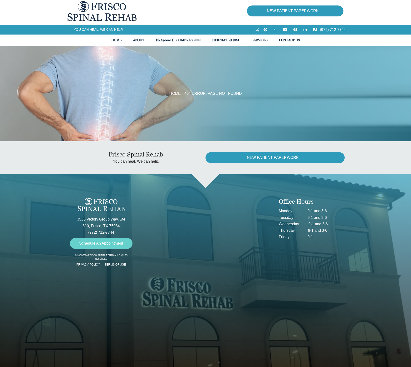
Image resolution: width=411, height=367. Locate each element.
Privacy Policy (88, 264)
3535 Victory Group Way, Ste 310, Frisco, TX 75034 (101, 222)
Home (175, 93)
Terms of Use (115, 264)
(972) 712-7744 (101, 232)
